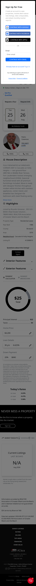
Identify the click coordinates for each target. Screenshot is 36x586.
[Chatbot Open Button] (31, 581)
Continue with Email (18, 59)
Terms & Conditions (22, 78)
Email (8, 51)
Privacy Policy (12, 78)
